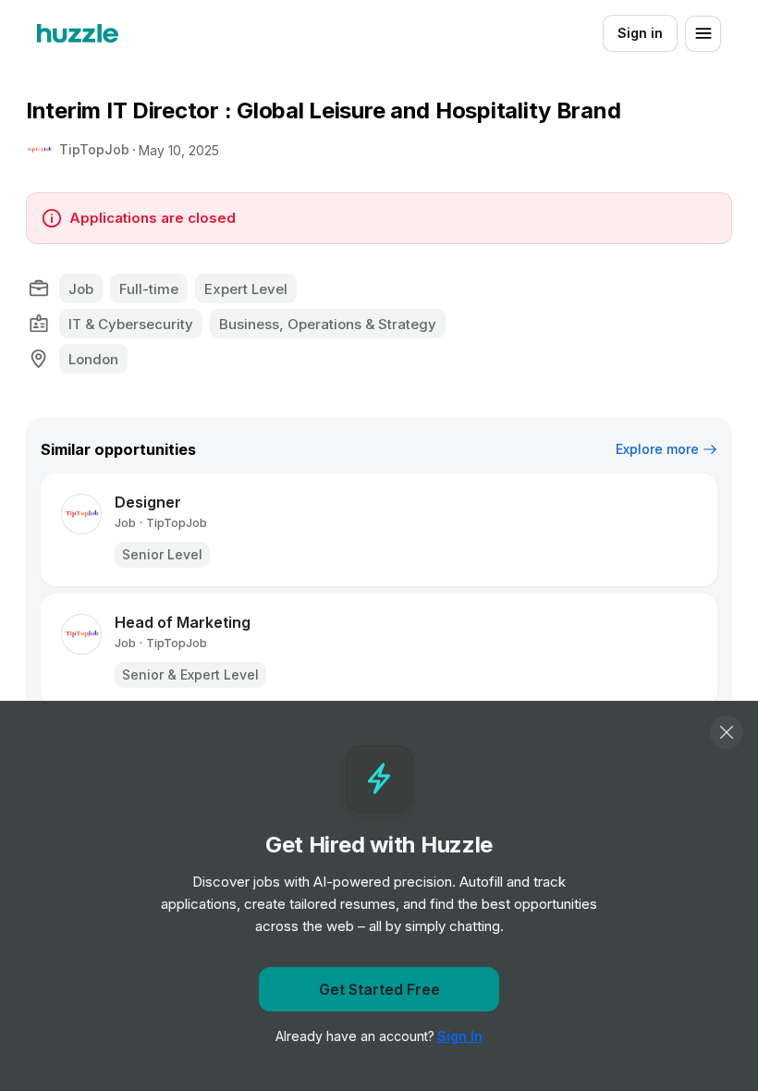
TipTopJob (94, 149)
